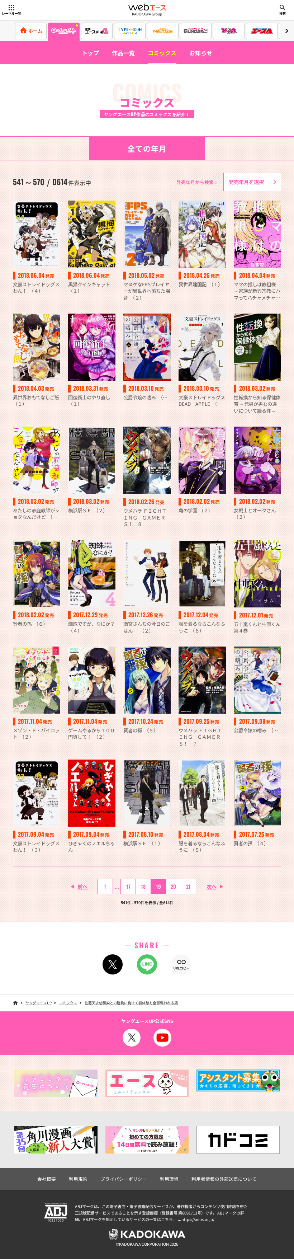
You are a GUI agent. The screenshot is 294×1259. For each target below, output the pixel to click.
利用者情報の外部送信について (224, 1178)
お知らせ (200, 52)
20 (173, 886)
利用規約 (78, 1178)
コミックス (162, 52)
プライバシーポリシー (123, 1178)
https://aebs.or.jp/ (197, 1219)
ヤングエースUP (38, 1002)
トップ (90, 52)
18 (143, 886)
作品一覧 (123, 52)
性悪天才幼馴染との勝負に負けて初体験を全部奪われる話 (131, 1002)
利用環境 (169, 1178)
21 (188, 886)
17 (128, 886)
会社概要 (46, 1178)
